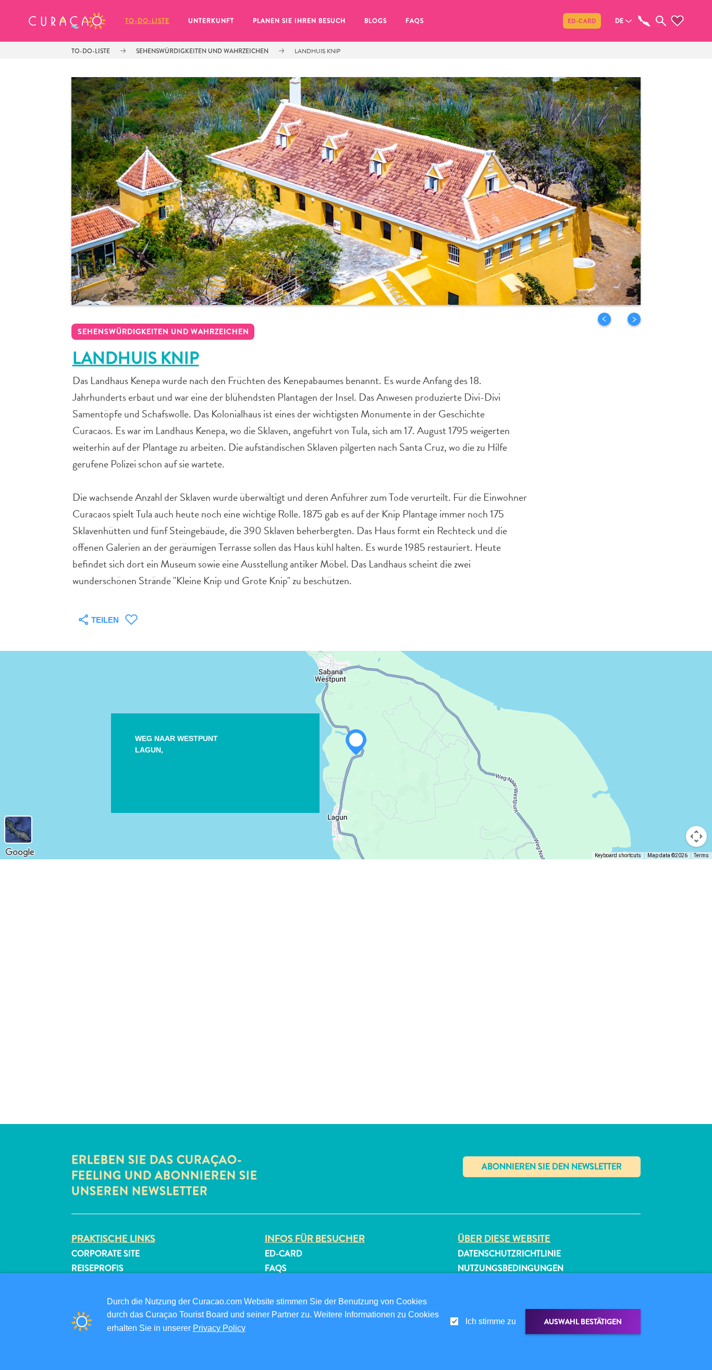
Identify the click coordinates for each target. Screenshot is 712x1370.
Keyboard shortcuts (618, 855)
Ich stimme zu (490, 1321)
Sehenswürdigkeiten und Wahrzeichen (202, 51)
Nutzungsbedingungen (510, 1268)
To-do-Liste (147, 21)
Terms (701, 855)
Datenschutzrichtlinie (509, 1254)
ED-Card (582, 21)
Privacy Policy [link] (219, 1328)
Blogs (375, 21)
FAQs (415, 21)
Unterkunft (211, 21)
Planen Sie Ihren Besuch (299, 21)
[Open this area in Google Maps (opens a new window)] (20, 852)
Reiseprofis (97, 1268)
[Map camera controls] (696, 836)
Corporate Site (105, 1254)
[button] (67, 21)
